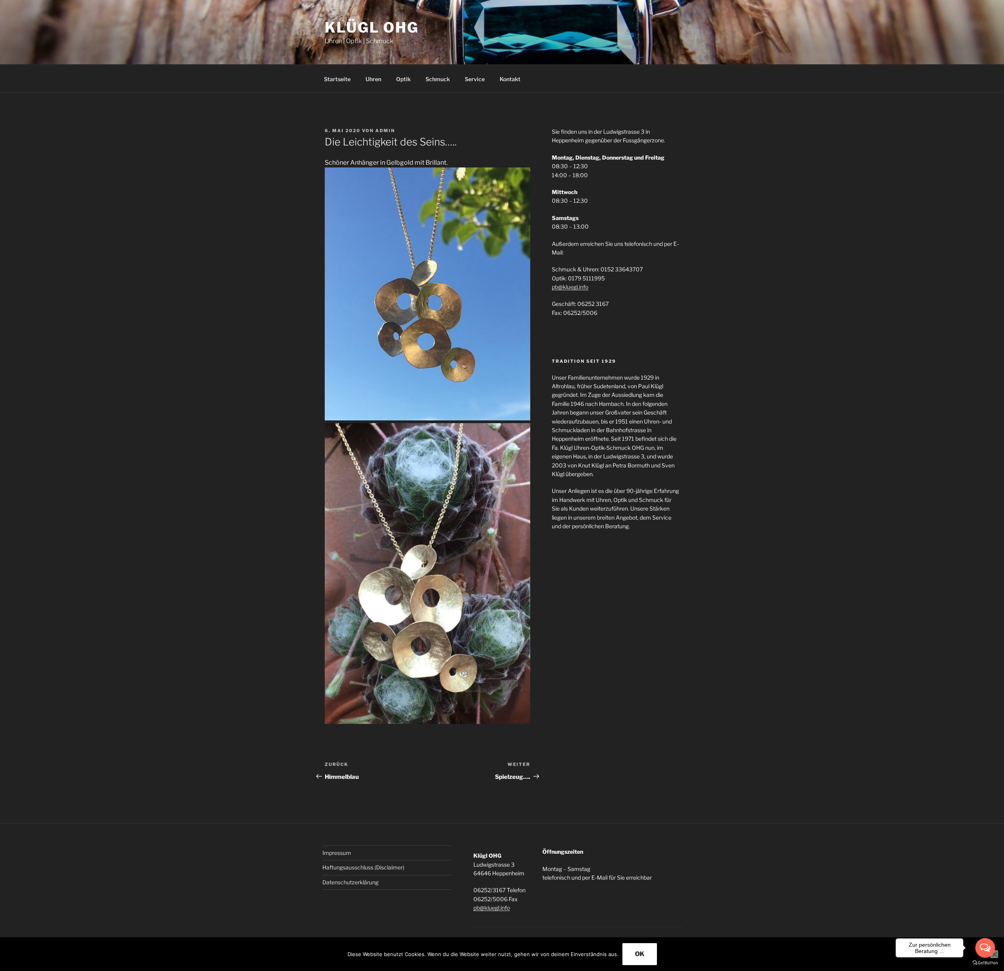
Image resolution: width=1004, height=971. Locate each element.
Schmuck (438, 79)
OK (639, 954)
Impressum (336, 852)
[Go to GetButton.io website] (985, 963)
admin (385, 130)
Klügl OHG (372, 27)
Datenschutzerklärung (350, 882)
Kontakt (510, 79)
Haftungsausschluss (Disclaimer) (363, 867)
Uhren (373, 79)
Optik (403, 79)
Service (475, 79)
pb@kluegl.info (570, 287)
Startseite (337, 79)
